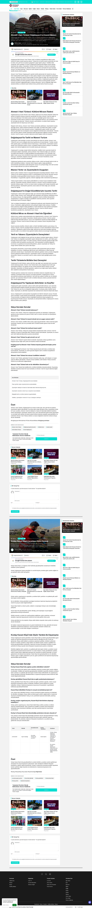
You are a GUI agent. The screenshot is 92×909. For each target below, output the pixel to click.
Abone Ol (46, 438)
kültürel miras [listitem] (41, 427)
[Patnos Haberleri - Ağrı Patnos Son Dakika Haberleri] (14, 5)
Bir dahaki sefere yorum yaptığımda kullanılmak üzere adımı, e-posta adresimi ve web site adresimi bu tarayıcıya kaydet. (35, 508)
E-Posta (38, 502)
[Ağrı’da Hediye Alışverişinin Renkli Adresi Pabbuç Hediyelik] (18, 98)
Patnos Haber (17, 43)
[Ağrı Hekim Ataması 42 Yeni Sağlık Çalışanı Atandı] (51, 98)
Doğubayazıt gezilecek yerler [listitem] (29, 427)
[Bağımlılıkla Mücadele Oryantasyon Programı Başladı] (51, 472)
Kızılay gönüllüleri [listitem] (39, 778)
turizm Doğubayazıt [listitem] (27, 429)
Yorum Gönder (15, 511)
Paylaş (81, 907)
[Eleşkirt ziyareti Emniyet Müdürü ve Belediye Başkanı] (72, 70)
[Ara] (75, 2)
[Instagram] (50, 874)
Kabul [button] (14, 905)
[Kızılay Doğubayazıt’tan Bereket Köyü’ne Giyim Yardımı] (18, 472)
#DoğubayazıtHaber (43, 420)
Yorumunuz (17, 491)
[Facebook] (41, 874)
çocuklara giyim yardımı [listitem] (17, 778)
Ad (12, 502)
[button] (78, 2)
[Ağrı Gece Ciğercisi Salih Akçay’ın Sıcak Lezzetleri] (72, 59)
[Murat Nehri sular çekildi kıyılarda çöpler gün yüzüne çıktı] (72, 49)
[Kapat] (57, 53)
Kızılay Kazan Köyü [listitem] (49, 778)
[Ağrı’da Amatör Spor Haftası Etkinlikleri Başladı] (72, 111)
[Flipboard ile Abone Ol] (26, 49)
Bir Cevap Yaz (15, 485)
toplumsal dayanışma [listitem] (24, 780)
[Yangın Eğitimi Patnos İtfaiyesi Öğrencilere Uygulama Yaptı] (34, 472)
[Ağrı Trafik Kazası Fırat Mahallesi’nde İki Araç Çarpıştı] (72, 80)
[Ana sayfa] (11, 9)
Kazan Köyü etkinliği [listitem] (28, 778)
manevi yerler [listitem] (49, 427)
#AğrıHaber (39, 771)
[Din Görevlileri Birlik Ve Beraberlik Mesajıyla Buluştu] (72, 90)
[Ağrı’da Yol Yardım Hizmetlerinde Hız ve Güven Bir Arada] (34, 98)
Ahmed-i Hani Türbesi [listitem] (16, 427)
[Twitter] (46, 874)
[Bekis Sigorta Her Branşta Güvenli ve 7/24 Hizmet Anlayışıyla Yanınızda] (72, 40)
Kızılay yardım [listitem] (15, 780)
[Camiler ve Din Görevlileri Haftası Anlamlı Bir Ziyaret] (72, 101)
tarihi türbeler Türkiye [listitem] (16, 429)
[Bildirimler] (81, 2)
